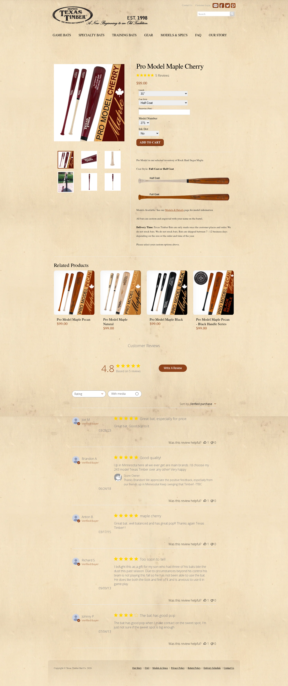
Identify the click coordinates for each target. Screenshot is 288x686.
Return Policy (194, 667)
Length (141, 90)
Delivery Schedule (212, 667)
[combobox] (89, 393)
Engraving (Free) (145, 108)
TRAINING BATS (124, 35)
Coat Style (143, 99)
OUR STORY (218, 35)
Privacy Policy (178, 667)
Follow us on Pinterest (233, 5)
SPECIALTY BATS (91, 35)
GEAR (148, 35)
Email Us (215, 5)
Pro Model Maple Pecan (73, 319)
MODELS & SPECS (174, 35)
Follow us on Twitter (227, 5)
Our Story (137, 667)
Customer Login (202, 5)
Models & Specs (160, 667)
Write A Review (173, 368)
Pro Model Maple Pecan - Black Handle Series (213, 321)
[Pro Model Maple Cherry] (66, 167)
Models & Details (174, 210)
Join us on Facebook (221, 5)
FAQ (198, 35)
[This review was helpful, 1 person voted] (205, 442)
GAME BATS (62, 35)
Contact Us (187, 5)
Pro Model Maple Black (166, 319)
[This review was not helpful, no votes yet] (212, 442)
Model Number (148, 118)
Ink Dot (143, 129)
